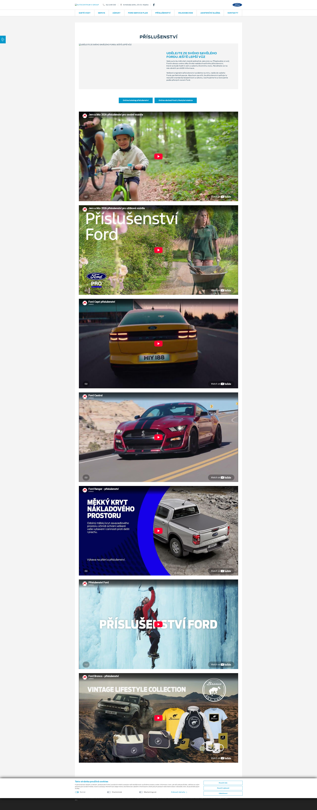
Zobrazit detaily (178, 792)
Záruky (116, 13)
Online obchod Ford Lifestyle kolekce (176, 100)
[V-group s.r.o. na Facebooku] (155, 5)
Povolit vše (223, 783)
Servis (101, 13)
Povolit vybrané (223, 788)
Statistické (117, 792)
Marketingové (150, 792)
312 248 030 (111, 5)
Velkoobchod (185, 13)
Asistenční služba (210, 13)
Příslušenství (163, 13)
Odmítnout (223, 793)
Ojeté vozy (85, 13)
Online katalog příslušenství (136, 100)
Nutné (82, 792)
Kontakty (233, 13)
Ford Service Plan (138, 13)
